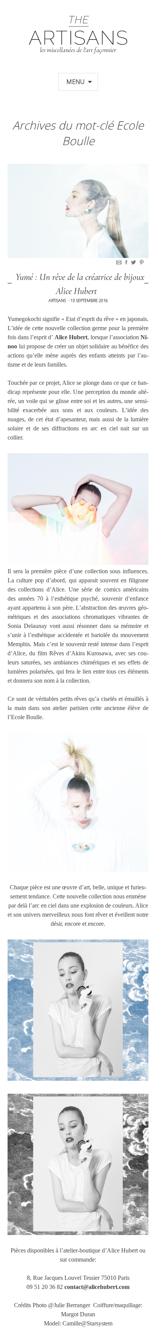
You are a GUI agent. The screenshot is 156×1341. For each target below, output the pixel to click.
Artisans (57, 300)
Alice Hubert (71, 337)
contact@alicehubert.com (96, 1287)
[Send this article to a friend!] (119, 262)
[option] (78, 211)
